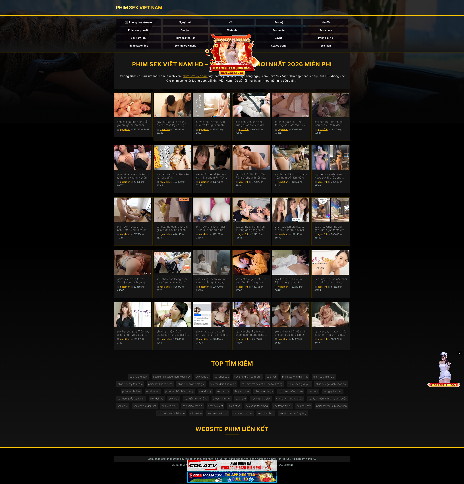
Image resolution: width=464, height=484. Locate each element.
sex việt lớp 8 (169, 405)
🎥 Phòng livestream (138, 22)
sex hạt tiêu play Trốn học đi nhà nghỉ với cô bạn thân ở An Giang (133, 333)
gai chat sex (222, 376)
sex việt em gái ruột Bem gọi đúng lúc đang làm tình (250, 281)
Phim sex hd (325, 37)
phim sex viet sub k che (171, 413)
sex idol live (156, 398)
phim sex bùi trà (131, 391)
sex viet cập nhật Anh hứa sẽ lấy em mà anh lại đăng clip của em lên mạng (330, 333)
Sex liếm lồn (138, 37)
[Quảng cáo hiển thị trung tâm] (232, 54)
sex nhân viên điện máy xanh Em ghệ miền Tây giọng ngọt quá (211, 176)
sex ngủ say (304, 405)
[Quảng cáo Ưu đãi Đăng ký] (232, 477)
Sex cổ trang (279, 45)
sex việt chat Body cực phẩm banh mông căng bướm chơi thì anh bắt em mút (251, 333)
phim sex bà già (264, 391)
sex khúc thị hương (257, 405)
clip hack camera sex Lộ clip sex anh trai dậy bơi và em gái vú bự (289, 228)
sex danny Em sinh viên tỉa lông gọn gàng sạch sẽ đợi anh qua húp (251, 228)
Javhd (279, 37)
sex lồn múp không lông (292, 413)
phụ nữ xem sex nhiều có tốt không (262, 383)
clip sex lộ (196, 413)
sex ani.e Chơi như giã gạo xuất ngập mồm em (329, 228)
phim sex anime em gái (191, 383)
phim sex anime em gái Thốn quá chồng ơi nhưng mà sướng (212, 228)
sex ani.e (122, 405)
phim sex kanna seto (160, 383)
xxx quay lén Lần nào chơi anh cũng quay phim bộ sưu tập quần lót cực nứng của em (330, 281)
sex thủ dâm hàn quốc (223, 383)
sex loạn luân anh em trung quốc (327, 398)
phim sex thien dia (323, 376)
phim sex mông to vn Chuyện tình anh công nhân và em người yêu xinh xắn (131, 281)
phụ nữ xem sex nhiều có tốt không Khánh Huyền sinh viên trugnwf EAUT (133, 176)
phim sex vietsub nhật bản (331, 405)
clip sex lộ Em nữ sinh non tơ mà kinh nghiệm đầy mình (212, 281)
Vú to (232, 22)
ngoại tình (125, 129)
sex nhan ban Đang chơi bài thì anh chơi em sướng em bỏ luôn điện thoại (172, 281)
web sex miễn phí (217, 413)
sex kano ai (202, 376)
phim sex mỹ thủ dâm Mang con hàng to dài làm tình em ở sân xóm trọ (173, 333)
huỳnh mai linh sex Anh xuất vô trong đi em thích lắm (211, 123)
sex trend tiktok (282, 405)
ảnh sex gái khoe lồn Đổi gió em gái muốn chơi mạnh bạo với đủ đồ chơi (132, 123)
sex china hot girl (192, 405)
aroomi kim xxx (221, 398)
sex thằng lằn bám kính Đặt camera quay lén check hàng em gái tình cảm (289, 281)
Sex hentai (278, 30)
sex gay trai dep (333, 391)
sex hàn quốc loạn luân (131, 398)
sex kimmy (205, 391)
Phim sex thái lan (185, 37)
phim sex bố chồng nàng (179, 391)
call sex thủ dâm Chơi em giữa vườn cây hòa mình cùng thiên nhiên (172, 228)
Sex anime (325, 30)
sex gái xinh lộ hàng (196, 398)
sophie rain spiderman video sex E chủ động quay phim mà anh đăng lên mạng (329, 176)
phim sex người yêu (299, 383)
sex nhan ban (266, 413)
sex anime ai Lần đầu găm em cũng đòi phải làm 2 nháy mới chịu (291, 333)
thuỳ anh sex (241, 391)
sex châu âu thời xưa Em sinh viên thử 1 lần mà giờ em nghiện (211, 333)
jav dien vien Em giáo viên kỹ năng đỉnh (173, 176)
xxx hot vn (234, 405)
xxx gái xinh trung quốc (289, 398)
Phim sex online (138, 45)
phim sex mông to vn (291, 391)
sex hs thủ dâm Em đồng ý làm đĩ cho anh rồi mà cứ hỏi (250, 176)
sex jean (313, 391)
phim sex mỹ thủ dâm (130, 383)
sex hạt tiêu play (260, 398)
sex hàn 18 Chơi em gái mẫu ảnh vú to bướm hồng (328, 123)
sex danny (223, 391)
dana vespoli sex (242, 413)
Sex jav (185, 30)
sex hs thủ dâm (139, 376)
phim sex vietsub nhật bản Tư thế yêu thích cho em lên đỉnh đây (132, 228)
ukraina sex (153, 391)
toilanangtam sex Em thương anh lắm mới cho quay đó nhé (290, 123)
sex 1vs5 (272, 376)
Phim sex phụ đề (138, 30)
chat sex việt (215, 405)
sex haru (241, 398)
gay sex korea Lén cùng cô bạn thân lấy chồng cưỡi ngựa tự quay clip (171, 123)
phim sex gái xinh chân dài (331, 383)
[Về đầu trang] (456, 479)
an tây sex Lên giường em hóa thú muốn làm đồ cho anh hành (291, 176)
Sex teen (325, 45)
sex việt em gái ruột (144, 405)
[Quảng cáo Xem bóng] (232, 465)
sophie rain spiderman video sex (171, 376)
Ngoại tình (185, 22)
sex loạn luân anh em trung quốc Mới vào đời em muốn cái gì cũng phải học (251, 123)
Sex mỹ (278, 22)
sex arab (174, 398)
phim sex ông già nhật (295, 376)
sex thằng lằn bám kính (247, 376)
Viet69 (326, 22)
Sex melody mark (185, 45)
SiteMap (288, 464)
